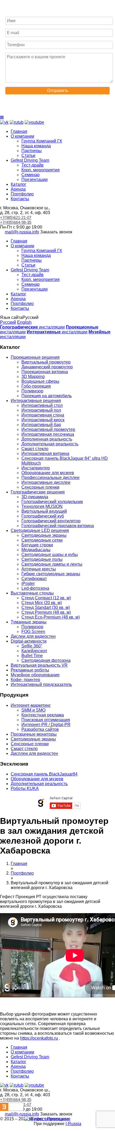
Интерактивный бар (41, 424)
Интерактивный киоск (42, 420)
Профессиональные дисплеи (50, 477)
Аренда (18, 189)
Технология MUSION (42, 506)
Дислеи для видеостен (33, 636)
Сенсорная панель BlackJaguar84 (44, 774)
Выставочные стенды (32, 593)
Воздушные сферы (40, 381)
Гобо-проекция (36, 386)
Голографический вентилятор (50, 521)
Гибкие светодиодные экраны (50, 574)
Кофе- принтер (25, 679)
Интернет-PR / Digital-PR (46, 724)
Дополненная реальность (46, 439)
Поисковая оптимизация (45, 719)
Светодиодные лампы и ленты (51, 564)
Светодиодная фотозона (46, 660)
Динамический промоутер (47, 367)
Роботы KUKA (25, 788)
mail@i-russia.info (22, 232)
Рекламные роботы (30, 670)
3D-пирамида (34, 497)
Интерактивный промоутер (48, 429)
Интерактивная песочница (47, 434)
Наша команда (36, 146)
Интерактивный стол (42, 405)
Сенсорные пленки (40, 487)
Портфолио (22, 194)
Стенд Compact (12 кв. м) (46, 598)
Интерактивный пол (41, 410)
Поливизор (32, 391)
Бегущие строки (37, 545)
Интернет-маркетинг (31, 705)
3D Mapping (33, 376)
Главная (19, 131)
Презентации (34, 179)
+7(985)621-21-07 (15, 217)
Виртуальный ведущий (44, 511)
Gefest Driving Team (30, 160)
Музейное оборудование (35, 675)
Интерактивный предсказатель (41, 684)
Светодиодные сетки (42, 540)
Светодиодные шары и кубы (49, 554)
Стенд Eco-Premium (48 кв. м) (50, 617)
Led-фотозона (35, 588)
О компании (22, 136)
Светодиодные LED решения (40, 530)
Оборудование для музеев (47, 472)
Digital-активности (29, 641)
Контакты (20, 198)
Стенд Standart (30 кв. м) (45, 607)
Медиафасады (36, 549)
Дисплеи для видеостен (34, 753)
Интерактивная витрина (45, 453)
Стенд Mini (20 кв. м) (41, 602)
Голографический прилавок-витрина (57, 525)
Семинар (30, 174)
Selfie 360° (31, 646)
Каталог (18, 184)
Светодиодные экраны (44, 535)
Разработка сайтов (40, 729)
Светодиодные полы (42, 559)
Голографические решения (38, 492)
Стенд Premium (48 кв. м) (46, 612)
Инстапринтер (35, 468)
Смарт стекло (34, 448)
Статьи (28, 155)
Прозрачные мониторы (34, 734)
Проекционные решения (35, 357)
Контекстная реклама (42, 715)
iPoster (28, 583)
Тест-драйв (32, 165)
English (24, 322)
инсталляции (32, 327)
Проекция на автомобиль (46, 395)
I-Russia (73, 1123)
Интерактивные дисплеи (45, 482)
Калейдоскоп (34, 651)
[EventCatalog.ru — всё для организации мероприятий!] (12, 1109)
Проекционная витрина (44, 371)
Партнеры (31, 150)
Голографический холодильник (52, 501)
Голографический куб (42, 516)
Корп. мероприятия (40, 170)
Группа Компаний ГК (41, 141)
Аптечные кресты (38, 569)
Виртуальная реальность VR (39, 665)
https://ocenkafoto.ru (39, 1038)
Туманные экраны (29, 622)
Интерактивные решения (36, 400)
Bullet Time (32, 655)
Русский (8, 322)
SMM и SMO (33, 710)
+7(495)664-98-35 (15, 222)
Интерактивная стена (42, 415)
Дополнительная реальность (49, 444)
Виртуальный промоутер (46, 362)
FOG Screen (33, 631)
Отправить (57, 90)
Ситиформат (34, 578)
